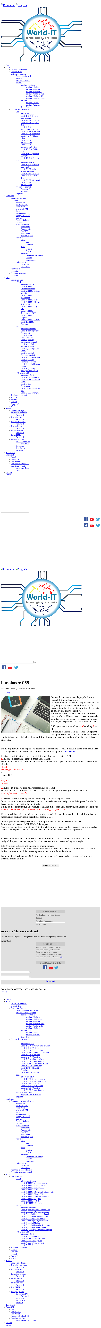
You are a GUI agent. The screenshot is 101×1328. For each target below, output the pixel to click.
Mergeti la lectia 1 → (50, 865)
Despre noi (50, 981)
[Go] (35, 662)
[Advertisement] (50, 495)
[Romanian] (8, 5)
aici (61, 957)
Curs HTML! (70, 751)
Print (8, 693)
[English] (21, 5)
